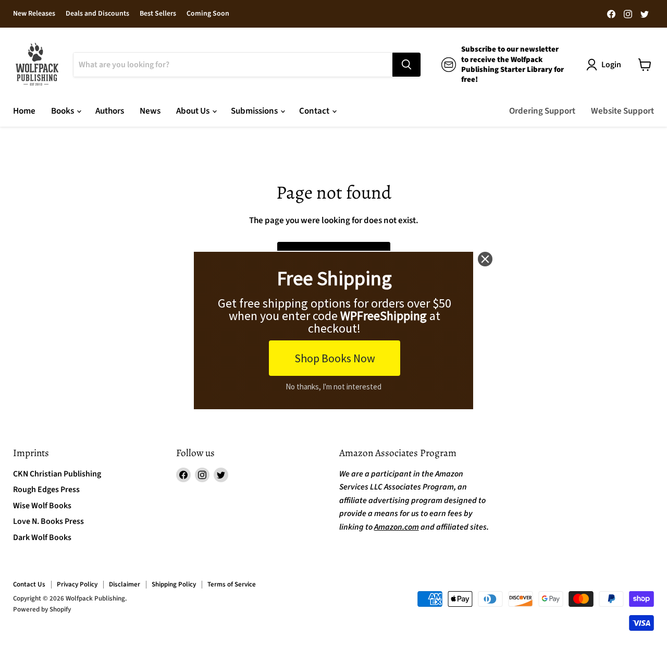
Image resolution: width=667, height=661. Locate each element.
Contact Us (29, 584)
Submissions (255, 111)
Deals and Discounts (97, 14)
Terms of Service (231, 584)
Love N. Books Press (48, 521)
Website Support (622, 111)
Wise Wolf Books (42, 505)
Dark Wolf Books (42, 537)
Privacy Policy (77, 584)
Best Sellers (158, 14)
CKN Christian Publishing (57, 474)
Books (63, 111)
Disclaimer (124, 584)
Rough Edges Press (46, 489)
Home (24, 111)
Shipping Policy (174, 584)
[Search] (406, 65)
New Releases (34, 14)
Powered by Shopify (42, 609)
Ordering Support (542, 111)
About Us (193, 111)
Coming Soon (208, 14)
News (150, 111)
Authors (109, 111)
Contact (315, 111)
